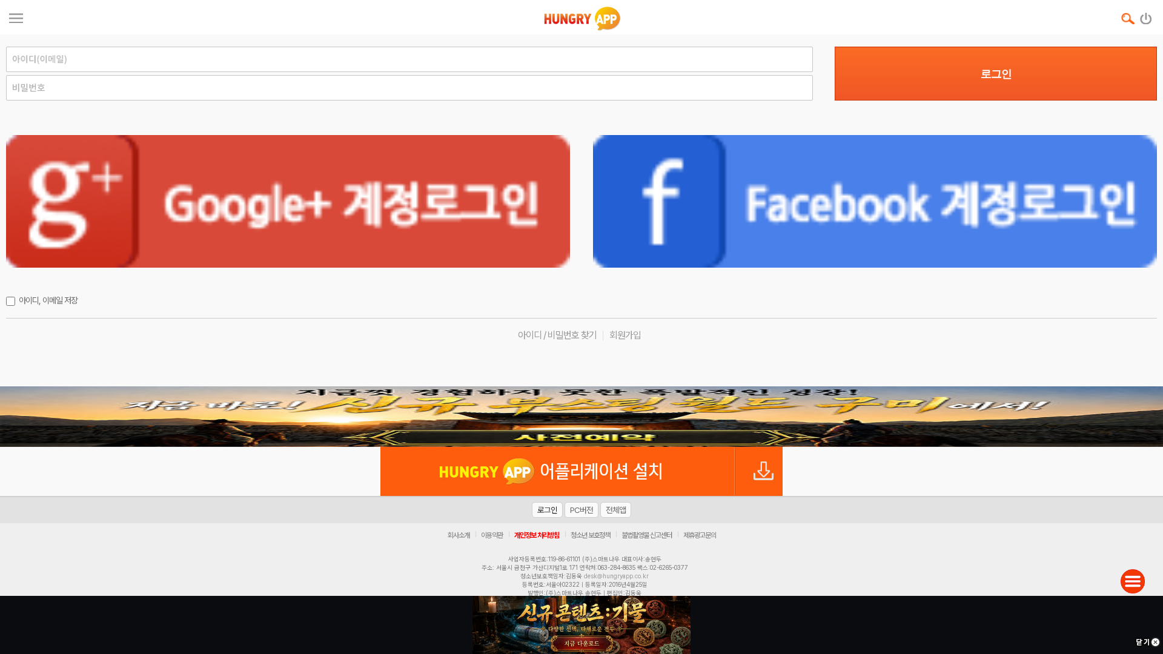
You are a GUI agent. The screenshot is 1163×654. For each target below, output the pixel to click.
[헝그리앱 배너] (581, 416)
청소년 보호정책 (590, 535)
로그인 (996, 74)
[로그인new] (1146, 15)
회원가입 (625, 335)
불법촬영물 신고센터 (646, 535)
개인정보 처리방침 (536, 535)
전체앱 (616, 510)
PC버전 (581, 510)
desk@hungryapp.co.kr (616, 576)
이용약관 (492, 535)
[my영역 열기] (16, 16)
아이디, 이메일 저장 (48, 300)
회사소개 (458, 535)
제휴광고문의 (699, 535)
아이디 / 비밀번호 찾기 (557, 335)
